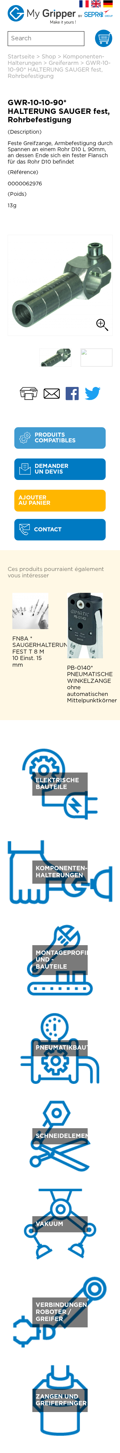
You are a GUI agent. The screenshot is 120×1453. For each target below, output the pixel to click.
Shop (49, 56)
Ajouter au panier (34, 500)
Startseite (21, 56)
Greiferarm (64, 63)
